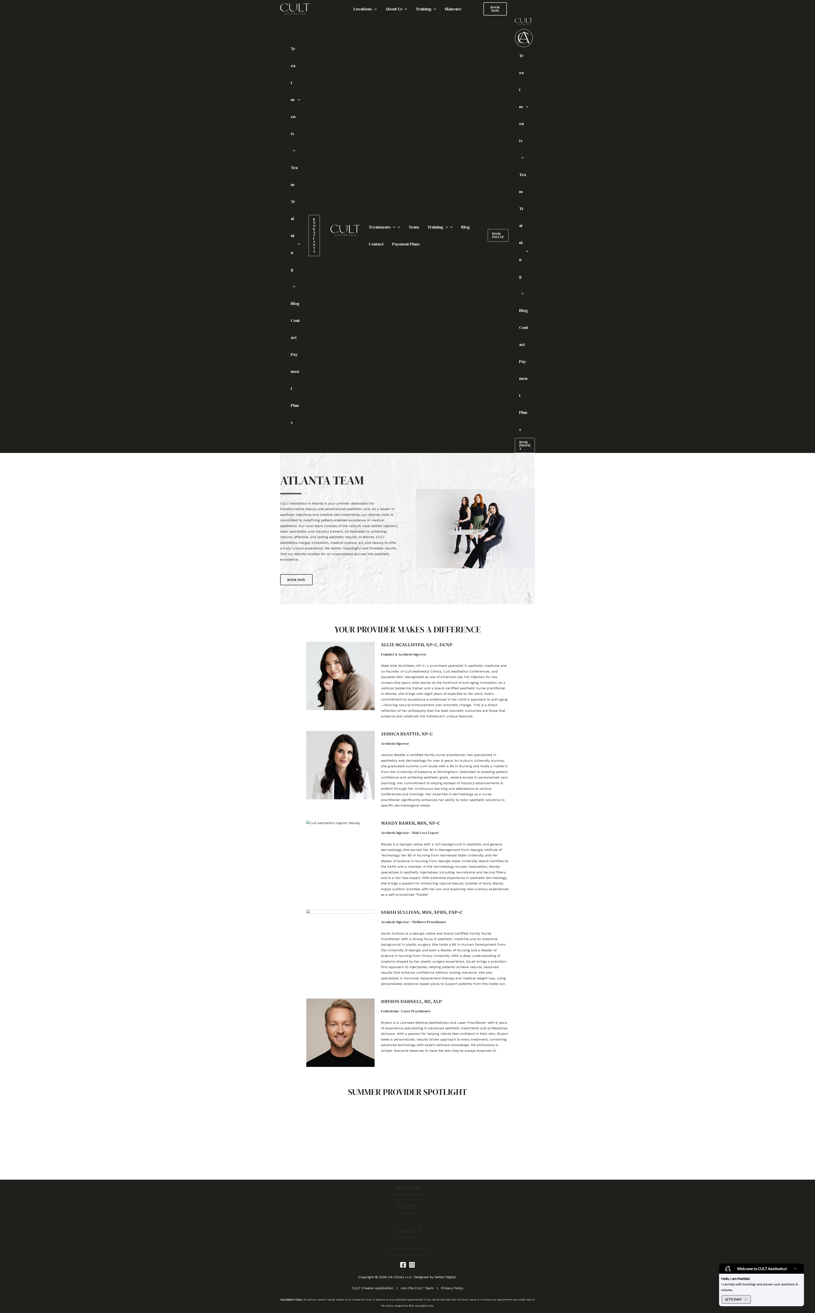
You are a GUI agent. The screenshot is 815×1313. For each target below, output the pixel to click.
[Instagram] (412, 1265)
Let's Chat (733, 1299)
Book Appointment (420, 1254)
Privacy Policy (452, 1288)
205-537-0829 (412, 1243)
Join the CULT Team (417, 1288)
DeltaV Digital (445, 1277)
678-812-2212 (411, 1237)
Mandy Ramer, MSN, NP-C (410, 823)
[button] (374, 8)
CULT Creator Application (372, 1288)
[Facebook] (403, 1265)
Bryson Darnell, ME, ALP (411, 1001)
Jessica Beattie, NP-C (407, 733)
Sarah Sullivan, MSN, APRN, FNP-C (421, 912)
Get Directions (392, 1254)
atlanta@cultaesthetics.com (413, 1249)
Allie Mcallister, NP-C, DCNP (416, 644)
